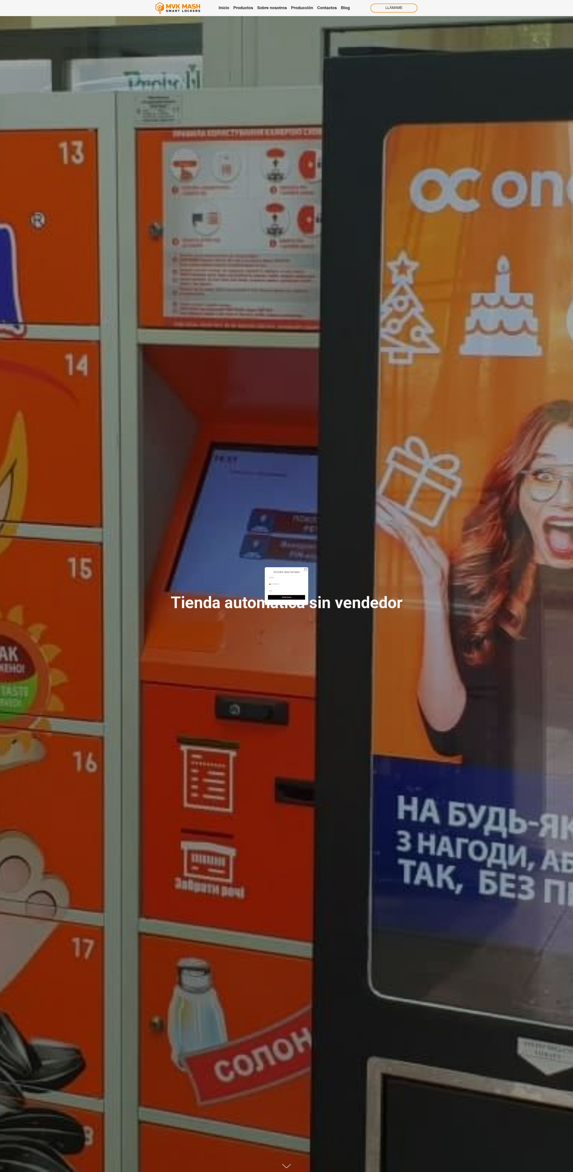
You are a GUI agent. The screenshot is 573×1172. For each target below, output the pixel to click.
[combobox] (239, 580)
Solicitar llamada (287, 618)
